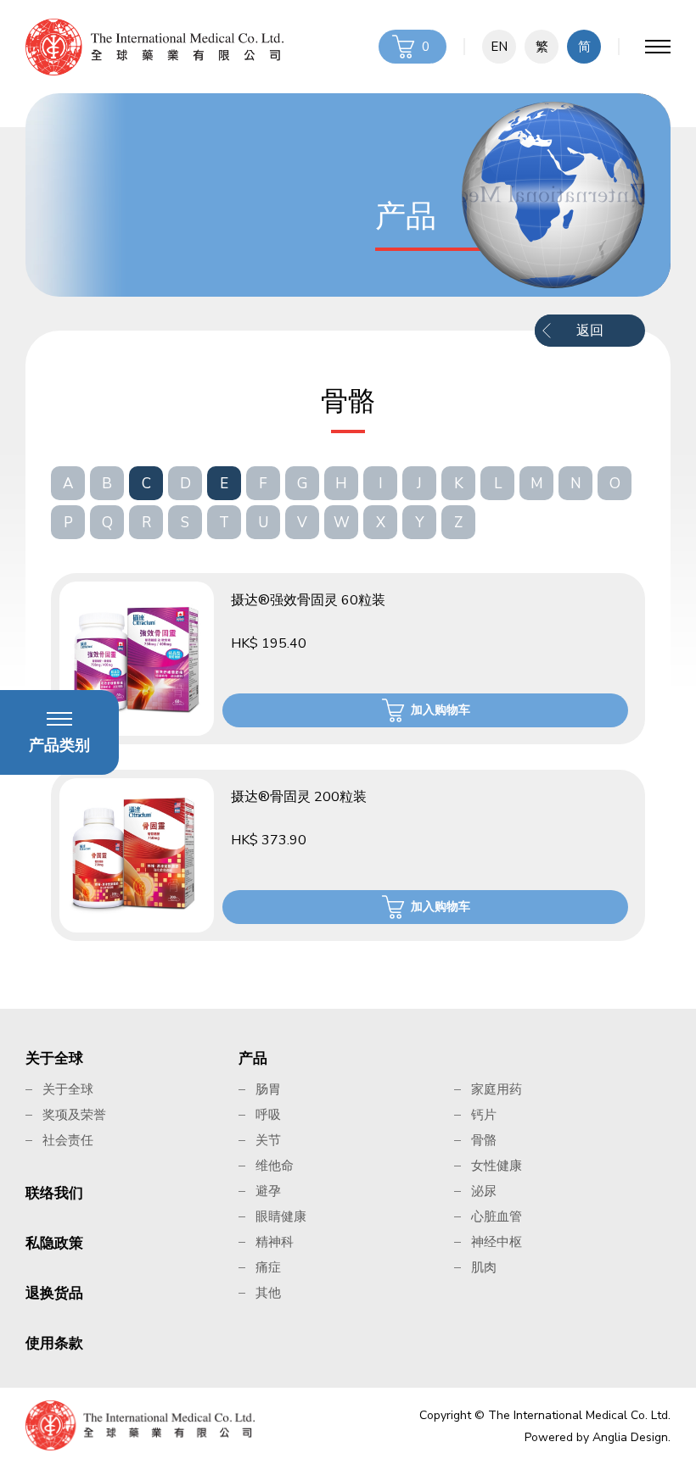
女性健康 (496, 1165)
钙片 (484, 1114)
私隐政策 (54, 1243)
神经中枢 (496, 1241)
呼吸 (268, 1114)
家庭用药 (496, 1089)
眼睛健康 (280, 1216)
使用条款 (54, 1343)
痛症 (268, 1267)
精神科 (274, 1241)
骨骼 (484, 1140)
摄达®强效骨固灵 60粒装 (308, 600)
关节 (268, 1140)
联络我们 (54, 1193)
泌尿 (484, 1191)
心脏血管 (496, 1216)
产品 (253, 1058)
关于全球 (54, 1058)
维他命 (274, 1165)
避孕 (268, 1191)
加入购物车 (440, 710)
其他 (268, 1292)
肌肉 (484, 1267)
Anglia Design (630, 1437)
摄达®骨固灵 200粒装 (299, 797)
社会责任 (67, 1140)
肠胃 (268, 1089)
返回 (589, 330)
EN (499, 46)
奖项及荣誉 (74, 1114)
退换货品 (54, 1293)
